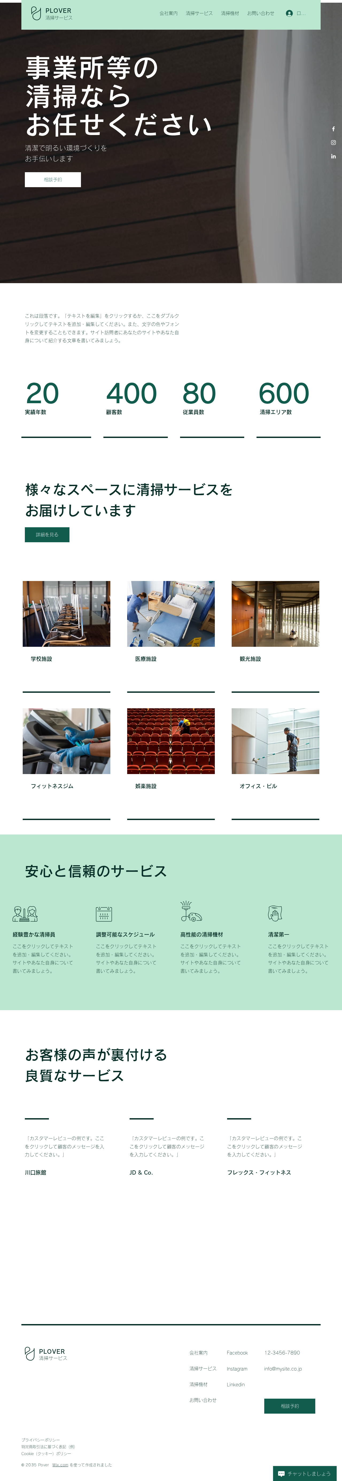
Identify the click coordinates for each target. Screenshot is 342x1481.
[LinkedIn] (333, 156)
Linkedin (236, 1384)
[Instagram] (333, 142)
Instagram (237, 1369)
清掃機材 (198, 1384)
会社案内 (198, 1353)
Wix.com (60, 1465)
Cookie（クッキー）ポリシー (46, 1454)
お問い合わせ (203, 1400)
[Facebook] (333, 129)
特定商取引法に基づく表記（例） (49, 1447)
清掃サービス (203, 1368)
